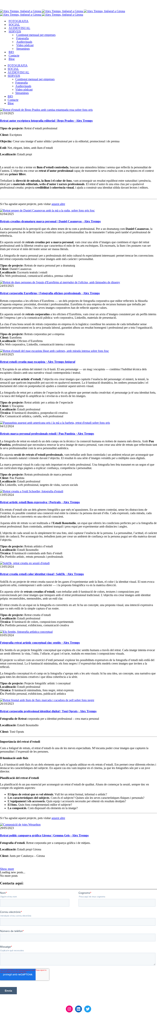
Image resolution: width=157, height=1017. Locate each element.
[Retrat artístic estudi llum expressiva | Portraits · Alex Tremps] (31, 491)
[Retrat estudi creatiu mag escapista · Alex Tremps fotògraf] (54, 351)
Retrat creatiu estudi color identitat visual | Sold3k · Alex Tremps (42, 574)
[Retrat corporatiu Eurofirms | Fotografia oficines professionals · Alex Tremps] (60, 282)
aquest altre (58, 204)
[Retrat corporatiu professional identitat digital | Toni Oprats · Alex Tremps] (47, 700)
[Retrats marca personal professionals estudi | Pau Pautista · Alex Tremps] (55, 422)
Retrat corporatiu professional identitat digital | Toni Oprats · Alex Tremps (48, 711)
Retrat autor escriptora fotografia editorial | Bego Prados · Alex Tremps (46, 120)
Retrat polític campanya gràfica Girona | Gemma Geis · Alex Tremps (44, 835)
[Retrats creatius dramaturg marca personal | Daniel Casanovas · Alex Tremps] (47, 210)
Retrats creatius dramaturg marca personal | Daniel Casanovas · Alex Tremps (50, 221)
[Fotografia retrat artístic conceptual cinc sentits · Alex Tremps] (26, 631)
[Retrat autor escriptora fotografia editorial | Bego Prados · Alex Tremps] (46, 109)
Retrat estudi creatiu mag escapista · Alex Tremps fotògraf (37, 361)
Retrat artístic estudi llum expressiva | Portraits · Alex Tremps (40, 502)
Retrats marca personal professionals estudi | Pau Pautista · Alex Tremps (47, 433)
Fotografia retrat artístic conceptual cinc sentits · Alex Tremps (40, 642)
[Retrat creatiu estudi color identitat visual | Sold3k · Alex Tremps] (25, 563)
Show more (7, 868)
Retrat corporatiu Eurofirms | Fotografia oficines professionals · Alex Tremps (50, 293)
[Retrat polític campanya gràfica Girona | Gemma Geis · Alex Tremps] (20, 824)
